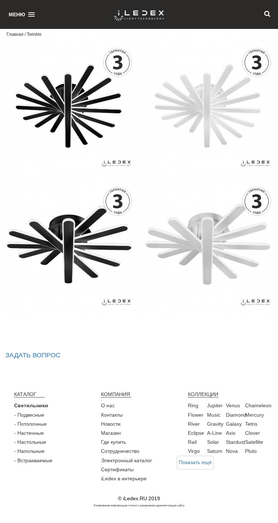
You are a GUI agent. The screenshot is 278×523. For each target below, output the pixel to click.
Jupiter (215, 405)
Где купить (113, 442)
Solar (213, 442)
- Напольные (29, 451)
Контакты (112, 415)
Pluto (251, 451)
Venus (233, 405)
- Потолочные (30, 424)
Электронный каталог (126, 460)
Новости (111, 424)
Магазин (111, 433)
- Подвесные (29, 415)
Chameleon (258, 405)
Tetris (251, 424)
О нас (108, 405)
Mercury (254, 415)
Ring (193, 405)
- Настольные (30, 442)
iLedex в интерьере (124, 478)
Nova (232, 451)
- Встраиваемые (33, 460)
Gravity (215, 424)
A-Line (214, 433)
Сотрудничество (120, 451)
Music (213, 415)
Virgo (194, 451)
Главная (15, 34)
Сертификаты (117, 469)
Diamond (236, 415)
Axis (230, 433)
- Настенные (29, 433)
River (194, 424)
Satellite (254, 442)
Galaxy (234, 424)
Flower (195, 415)
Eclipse (196, 433)
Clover (252, 433)
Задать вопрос (32, 355)
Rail (192, 442)
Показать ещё (195, 462)
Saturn (214, 451)
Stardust (235, 442)
